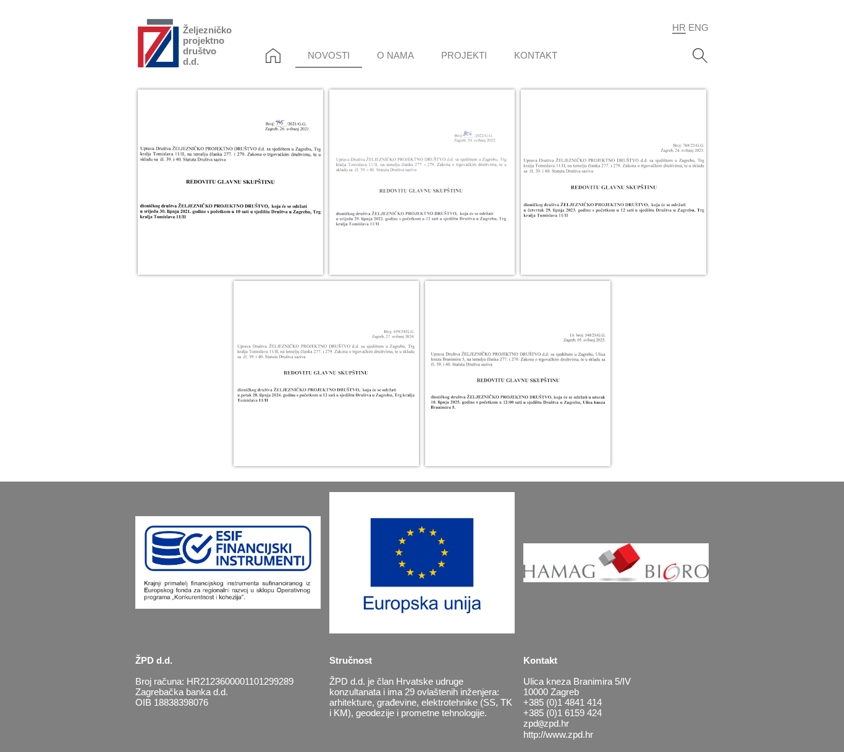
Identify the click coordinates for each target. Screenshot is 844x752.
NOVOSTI (329, 55)
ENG (698, 27)
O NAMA (395, 55)
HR (679, 27)
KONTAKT (535, 55)
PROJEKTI (464, 55)
